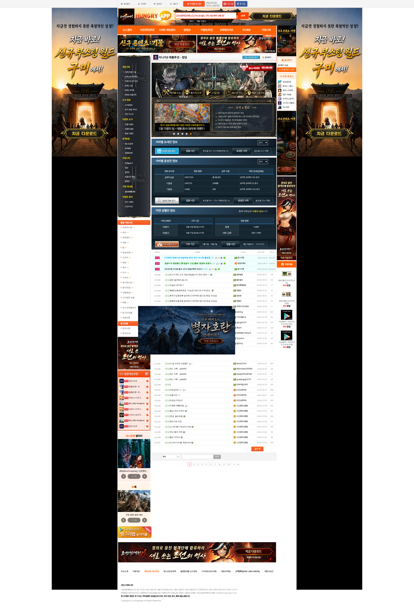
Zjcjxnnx (240, 338)
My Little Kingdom (137, 403)
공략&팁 (128, 148)
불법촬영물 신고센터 (188, 571)
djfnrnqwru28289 (244, 369)
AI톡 (125, 302)
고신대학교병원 (242, 406)
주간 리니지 (129, 114)
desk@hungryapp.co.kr (226, 593)
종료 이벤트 (129, 133)
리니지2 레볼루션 (169, 57)
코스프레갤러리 (129, 307)
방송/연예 (127, 252)
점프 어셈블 (286, 94)
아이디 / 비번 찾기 (213, 5)
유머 (125, 232)
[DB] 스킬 (129, 86)
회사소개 (124, 571)
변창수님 (239, 343)
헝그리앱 (240, 258)
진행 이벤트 (129, 124)
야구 (125, 272)
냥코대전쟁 (286, 82)
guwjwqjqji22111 (243, 379)
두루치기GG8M (242, 306)
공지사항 (126, 328)
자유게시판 (128, 227)
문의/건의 (126, 333)
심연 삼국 (133, 381)
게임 (125, 242)
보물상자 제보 (130, 177)
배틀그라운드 (201, 21)
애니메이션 (128, 282)
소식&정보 (128, 105)
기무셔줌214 (241, 317)
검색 (243, 15)
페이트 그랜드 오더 (289, 86)
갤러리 (127, 172)
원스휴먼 (285, 107)
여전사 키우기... (135, 398)
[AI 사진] (134, 501)
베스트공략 (129, 144)
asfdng (239, 312)
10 (229, 464)
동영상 (127, 181)
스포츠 (126, 277)
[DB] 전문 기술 (131, 72)
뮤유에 (238, 296)
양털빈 (238, 290)
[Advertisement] (286, 208)
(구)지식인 (129, 206)
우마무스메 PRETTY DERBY (289, 99)
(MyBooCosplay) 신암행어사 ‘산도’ (136, 471)
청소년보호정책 (169, 571)
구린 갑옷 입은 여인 (134, 515)
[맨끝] (238, 464)
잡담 (126, 168)
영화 (125, 262)
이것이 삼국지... (135, 415)
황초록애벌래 (241, 285)
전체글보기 (129, 163)
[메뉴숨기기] (269, 35)
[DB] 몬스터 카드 (131, 76)
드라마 (126, 257)
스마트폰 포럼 (128, 297)
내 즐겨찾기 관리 (286, 69)
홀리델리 (239, 280)
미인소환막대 (241, 390)
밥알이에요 (241, 263)
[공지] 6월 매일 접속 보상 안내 (229, 127)
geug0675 (241, 322)
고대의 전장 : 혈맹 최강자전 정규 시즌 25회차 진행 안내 (238, 116)
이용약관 (136, 571)
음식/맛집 (127, 287)
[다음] (233, 464)
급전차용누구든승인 (243, 333)
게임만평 (126, 318)
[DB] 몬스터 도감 (131, 81)
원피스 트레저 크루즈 (289, 90)
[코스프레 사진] (134, 453)
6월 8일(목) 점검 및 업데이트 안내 (231, 113)
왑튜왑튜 (239, 275)
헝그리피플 (127, 312)
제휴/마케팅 (226, 571)
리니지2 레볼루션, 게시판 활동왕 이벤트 (232, 120)
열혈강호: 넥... (135, 386)
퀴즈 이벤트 (129, 202)
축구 (125, 267)
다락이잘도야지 (242, 384)
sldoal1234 (241, 363)
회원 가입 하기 (211, 3)
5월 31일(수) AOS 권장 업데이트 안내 (232, 124)
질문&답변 (128, 153)
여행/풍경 (127, 292)
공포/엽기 (127, 237)
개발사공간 (268, 571)
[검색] (217, 457)
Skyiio (239, 328)
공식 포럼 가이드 (131, 109)
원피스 (191, 21)
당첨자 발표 (129, 129)
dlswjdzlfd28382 (244, 374)
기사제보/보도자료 (209, 571)
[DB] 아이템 (130, 90)
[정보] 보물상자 (130, 95)
